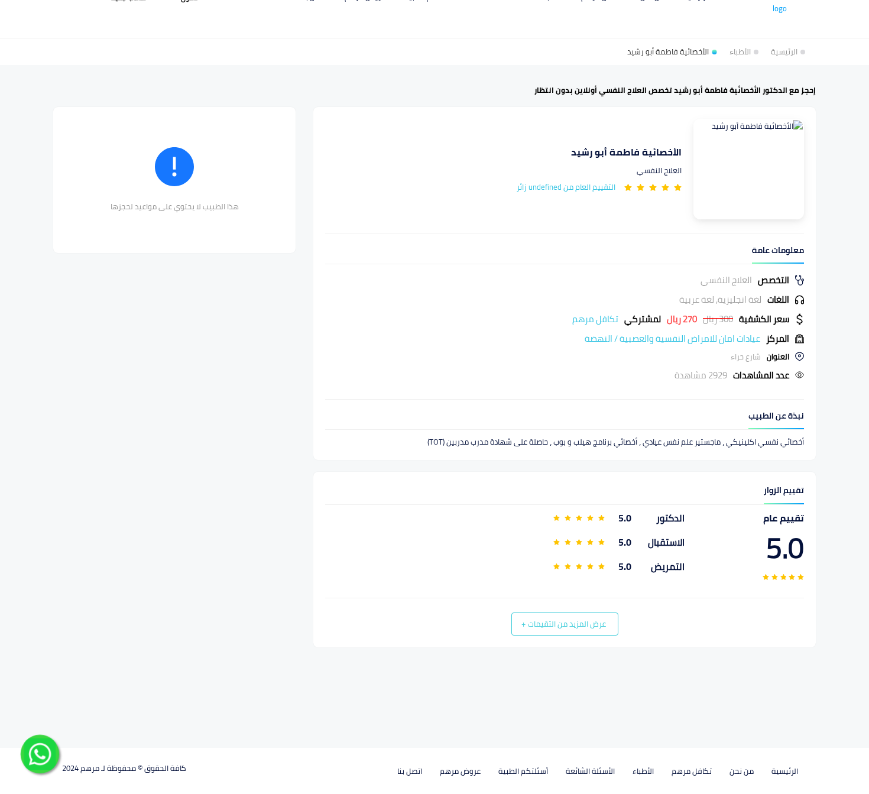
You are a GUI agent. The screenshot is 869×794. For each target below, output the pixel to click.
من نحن (741, 771)
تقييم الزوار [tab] (784, 490)
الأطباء (643, 771)
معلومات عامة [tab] (778, 250)
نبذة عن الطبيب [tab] (776, 416)
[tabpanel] (564, 327)
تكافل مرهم (692, 771)
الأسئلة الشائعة (590, 771)
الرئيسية (784, 771)
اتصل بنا (409, 771)
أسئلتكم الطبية (523, 771)
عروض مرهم (460, 771)
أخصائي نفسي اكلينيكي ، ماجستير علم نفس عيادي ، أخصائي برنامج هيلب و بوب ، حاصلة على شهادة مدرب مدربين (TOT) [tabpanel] (615, 442)
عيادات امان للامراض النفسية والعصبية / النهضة (672, 338)
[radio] (678, 187)
